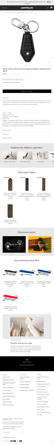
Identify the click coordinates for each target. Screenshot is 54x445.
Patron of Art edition (42, 404)
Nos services (6, 134)
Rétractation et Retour (8, 393)
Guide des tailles (7, 130)
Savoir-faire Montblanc (42, 401)
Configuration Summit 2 (8, 379)
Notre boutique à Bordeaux (43, 412)
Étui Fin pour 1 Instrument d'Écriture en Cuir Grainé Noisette (10, 195)
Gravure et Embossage (8, 387)
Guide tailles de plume (42, 392)
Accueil (4, 12)
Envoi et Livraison (7, 390)
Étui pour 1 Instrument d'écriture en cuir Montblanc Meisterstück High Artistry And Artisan (27, 196)
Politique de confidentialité (43, 384)
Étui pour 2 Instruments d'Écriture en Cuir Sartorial (10, 220)
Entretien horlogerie (24, 384)
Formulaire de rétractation (9, 396)
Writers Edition (40, 409)
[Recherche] (6, 7)
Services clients (6, 377)
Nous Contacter (6, 399)
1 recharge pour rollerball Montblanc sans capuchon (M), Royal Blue (27, 283)
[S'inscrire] (22, 432)
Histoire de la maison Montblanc (42, 398)
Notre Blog (39, 414)
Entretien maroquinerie (25, 381)
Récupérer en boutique (8, 404)
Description (6, 98)
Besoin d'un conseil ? (8, 137)
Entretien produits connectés (27, 390)
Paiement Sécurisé (41, 386)
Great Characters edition (43, 406)
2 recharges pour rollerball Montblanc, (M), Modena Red (10, 307)
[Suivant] (50, 65)
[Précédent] (3, 65)
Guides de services (7, 402)
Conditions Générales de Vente (43, 378)
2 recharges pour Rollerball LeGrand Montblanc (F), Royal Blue (43, 283)
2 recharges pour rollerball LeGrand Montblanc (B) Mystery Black (10, 283)
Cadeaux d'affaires (41, 389)
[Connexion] (47, 7)
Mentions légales (41, 381)
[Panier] (50, 7)
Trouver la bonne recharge (43, 394)
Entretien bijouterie (24, 387)
